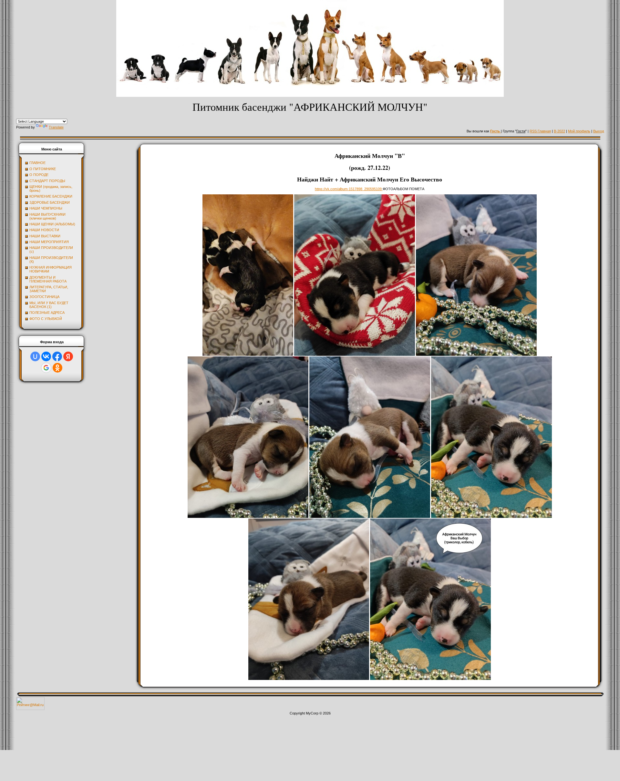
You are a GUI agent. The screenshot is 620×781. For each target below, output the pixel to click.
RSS (534, 131)
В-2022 (559, 131)
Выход (598, 131)
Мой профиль (579, 131)
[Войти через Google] (46, 368)
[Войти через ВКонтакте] (46, 356)
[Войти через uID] (35, 356)
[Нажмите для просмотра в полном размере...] (247, 354)
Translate (56, 127)
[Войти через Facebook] (57, 356)
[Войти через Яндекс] (68, 356)
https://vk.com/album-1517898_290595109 (349, 189)
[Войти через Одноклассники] (57, 368)
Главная (544, 131)
